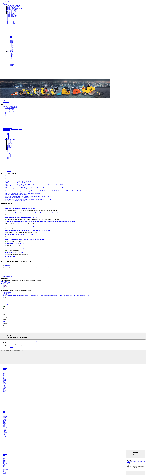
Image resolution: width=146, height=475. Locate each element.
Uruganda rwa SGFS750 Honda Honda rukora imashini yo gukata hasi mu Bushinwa (25, 226)
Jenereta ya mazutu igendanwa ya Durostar (83, 295)
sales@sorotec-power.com (5, 282)
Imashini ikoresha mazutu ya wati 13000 (67, 295)
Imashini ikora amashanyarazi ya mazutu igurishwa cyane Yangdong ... (18, 191)
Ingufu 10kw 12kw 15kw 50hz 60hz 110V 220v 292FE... (15, 200)
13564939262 (5, 321)
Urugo (4, 3)
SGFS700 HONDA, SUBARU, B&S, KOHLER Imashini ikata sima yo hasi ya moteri (25, 234)
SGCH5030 (12, 45)
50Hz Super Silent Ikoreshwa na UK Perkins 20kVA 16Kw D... (16, 179)
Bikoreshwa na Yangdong (12, 21)
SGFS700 (11, 63)
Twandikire (5, 76)
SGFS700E (12, 64)
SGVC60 (11, 47)
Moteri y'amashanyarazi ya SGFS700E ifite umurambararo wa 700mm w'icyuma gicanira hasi (27, 230)
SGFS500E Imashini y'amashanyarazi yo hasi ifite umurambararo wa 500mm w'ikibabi (25, 248)
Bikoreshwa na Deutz (11, 13)
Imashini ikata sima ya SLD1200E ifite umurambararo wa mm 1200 (21, 208)
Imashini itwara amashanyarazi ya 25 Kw (52, 295)
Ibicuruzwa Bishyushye (7, 292)
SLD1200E (12, 69)
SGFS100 (11, 53)
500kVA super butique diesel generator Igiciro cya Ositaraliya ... (16, 185)
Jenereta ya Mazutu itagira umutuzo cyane (14, 8)
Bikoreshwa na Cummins (11, 11)
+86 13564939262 (3, 281)
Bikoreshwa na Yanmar (11, 18)
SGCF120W (12, 42)
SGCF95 (11, 41)
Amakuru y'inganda (8, 73)
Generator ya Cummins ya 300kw (25, 295)
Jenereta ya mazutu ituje (11, 7)
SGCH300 (11, 43)
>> (6, 258)
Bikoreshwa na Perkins (11, 12)
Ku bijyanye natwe (6, 70)
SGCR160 (11, 46)
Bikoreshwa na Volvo (11, 14)
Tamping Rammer (10, 30)
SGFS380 (11, 56)
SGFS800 (11, 66)
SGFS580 (11, 62)
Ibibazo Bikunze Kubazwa (7, 276)
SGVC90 (11, 50)
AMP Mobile (5, 294)
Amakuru (4, 71)
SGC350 (11, 52)
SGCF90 (11, 39)
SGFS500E (12, 60)
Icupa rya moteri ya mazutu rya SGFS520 (15, 243)
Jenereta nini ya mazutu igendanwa (38, 295)
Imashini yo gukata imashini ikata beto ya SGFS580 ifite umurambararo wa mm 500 (25, 239)
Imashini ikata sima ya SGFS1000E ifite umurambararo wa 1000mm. (21, 217)
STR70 (11, 33)
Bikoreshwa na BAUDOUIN (12, 15)
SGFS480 (11, 58)
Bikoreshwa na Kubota (11, 17)
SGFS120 (11, 54)
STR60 (8, 133)
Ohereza (1, 263)
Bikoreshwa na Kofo (11, 22)
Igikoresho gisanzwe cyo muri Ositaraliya (12, 25)
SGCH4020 (12, 44)
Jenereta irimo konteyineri (9, 26)
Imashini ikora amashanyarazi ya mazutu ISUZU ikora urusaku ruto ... (17, 197)
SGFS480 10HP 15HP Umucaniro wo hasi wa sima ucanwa (19, 256)
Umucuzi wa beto (10, 51)
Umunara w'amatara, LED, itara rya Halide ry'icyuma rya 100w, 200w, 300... (19, 188)
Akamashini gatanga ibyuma (12, 38)
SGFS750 (11, 65)
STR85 (11, 37)
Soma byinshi (2, 268)
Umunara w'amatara (8, 28)
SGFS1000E (12, 67)
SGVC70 (11, 48)
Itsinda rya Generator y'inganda (10, 10)
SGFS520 (11, 61)
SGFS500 (11, 59)
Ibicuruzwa (5, 4)
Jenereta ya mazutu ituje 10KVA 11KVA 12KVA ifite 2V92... (16, 176)
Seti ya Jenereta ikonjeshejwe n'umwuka (12, 5)
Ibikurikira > (3, 258)
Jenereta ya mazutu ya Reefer (10, 24)
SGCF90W (12, 40)
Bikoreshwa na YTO (11, 23)
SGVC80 (11, 49)
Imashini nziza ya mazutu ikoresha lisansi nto (11, 295)
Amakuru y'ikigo (8, 72)
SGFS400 (11, 57)
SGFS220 (11, 55)
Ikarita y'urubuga (6, 293)
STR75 (11, 34)
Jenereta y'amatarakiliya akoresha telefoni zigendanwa (14, 27)
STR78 (11, 35)
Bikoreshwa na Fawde (11, 20)
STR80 (11, 36)
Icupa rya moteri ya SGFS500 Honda (14, 252)
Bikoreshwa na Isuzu (11, 19)
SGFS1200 (12, 68)
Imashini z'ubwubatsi (9, 29)
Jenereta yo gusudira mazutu (12, 9)
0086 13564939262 (4, 283)
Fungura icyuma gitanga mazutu (13, 6)
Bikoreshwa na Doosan (11, 16)
